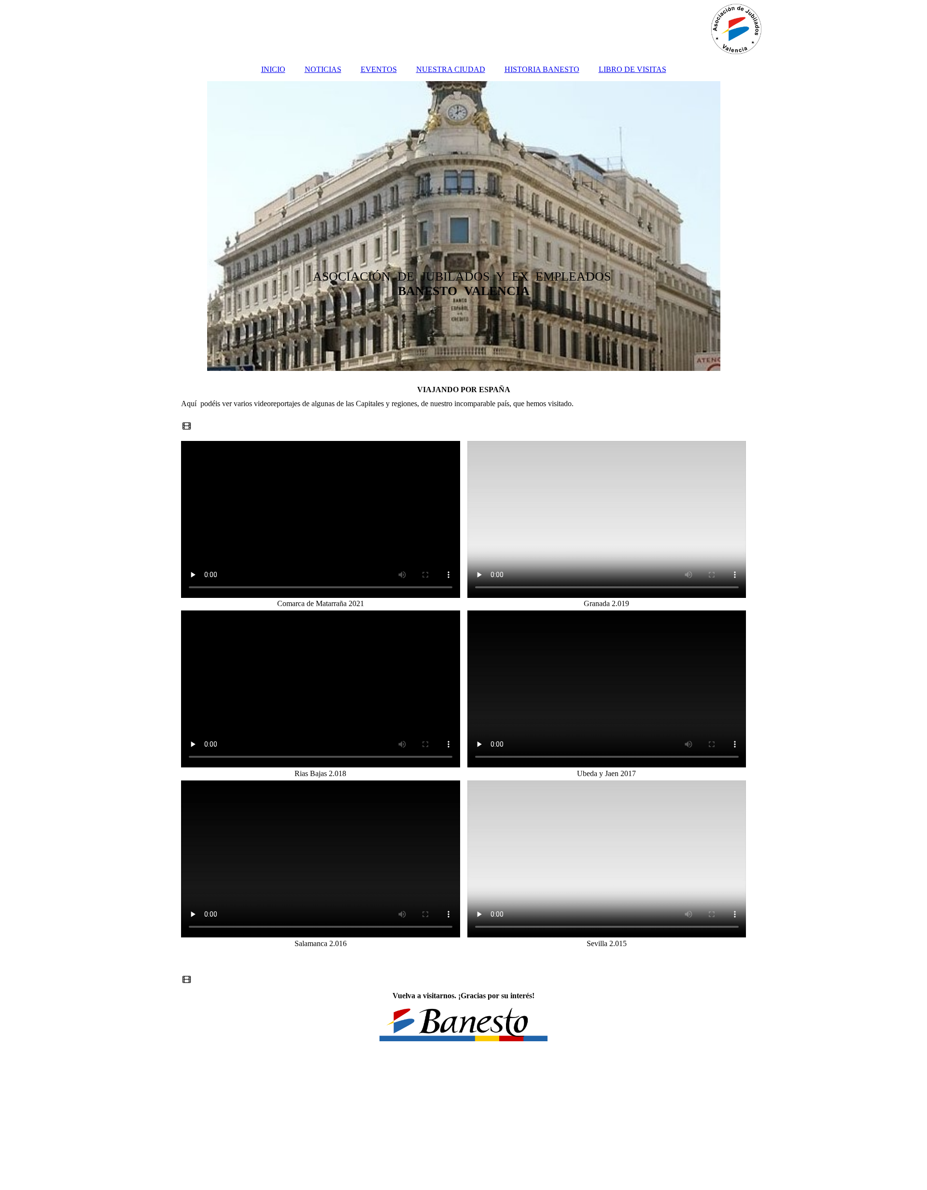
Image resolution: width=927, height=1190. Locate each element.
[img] (463, 29)
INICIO (273, 69)
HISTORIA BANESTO (542, 69)
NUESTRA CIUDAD (450, 69)
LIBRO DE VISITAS (632, 69)
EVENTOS (379, 69)
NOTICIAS (323, 69)
